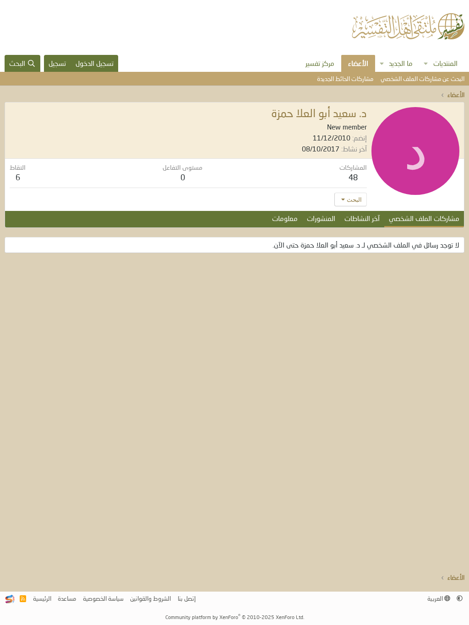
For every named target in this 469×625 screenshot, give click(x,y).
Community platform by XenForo (234, 617)
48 (353, 177)
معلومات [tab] (285, 218)
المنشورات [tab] (321, 218)
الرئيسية (42, 598)
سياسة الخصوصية (103, 598)
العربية (435, 598)
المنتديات (445, 63)
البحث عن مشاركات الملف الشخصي (422, 78)
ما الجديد (401, 63)
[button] (426, 63)
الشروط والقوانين (150, 598)
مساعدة (67, 598)
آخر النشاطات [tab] (362, 218)
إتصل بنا (187, 598)
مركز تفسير (319, 63)
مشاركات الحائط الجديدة (345, 78)
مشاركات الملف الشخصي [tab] (424, 218)
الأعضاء (358, 63)
